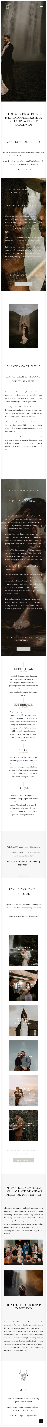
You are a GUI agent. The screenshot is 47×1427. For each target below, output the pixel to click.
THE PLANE (23, 649)
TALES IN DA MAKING (23, 1160)
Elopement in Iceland (12, 1208)
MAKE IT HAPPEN (23, 284)
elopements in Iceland (18, 416)
